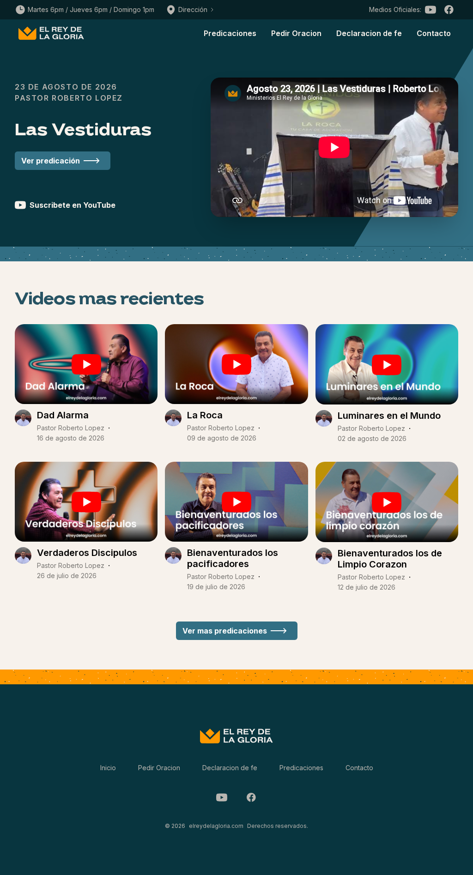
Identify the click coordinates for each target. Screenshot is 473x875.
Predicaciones (230, 33)
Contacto (434, 33)
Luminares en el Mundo (389, 415)
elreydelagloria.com (216, 825)
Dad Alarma (63, 415)
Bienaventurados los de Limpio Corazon (390, 559)
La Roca (205, 415)
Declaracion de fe (369, 33)
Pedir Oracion (296, 33)
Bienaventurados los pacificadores (232, 558)
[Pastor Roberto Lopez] (23, 426)
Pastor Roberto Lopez (70, 428)
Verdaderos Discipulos (87, 552)
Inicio (108, 768)
